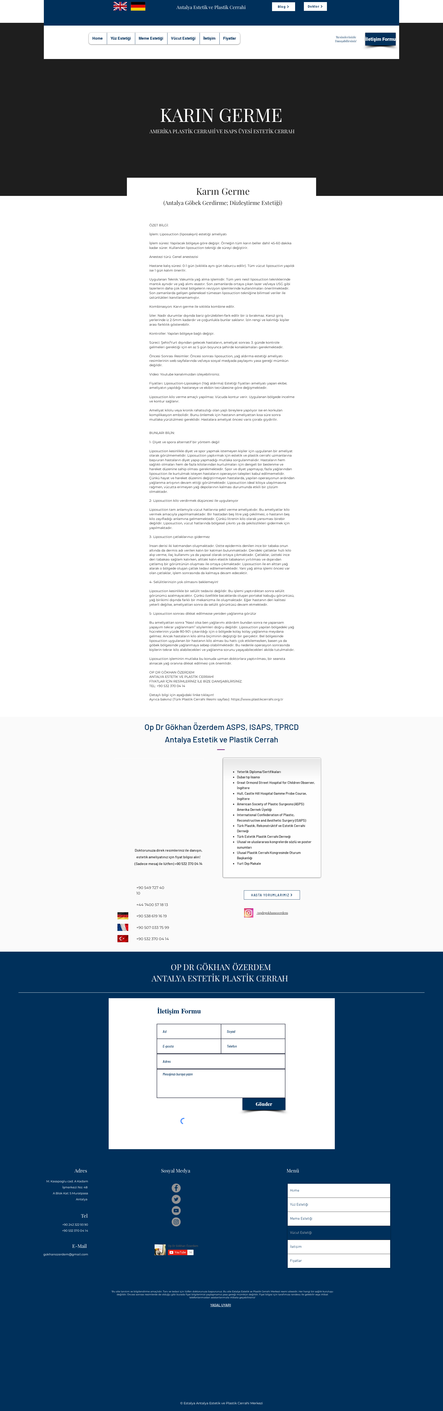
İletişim (296, 1247)
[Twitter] (176, 1199)
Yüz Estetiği (299, 1204)
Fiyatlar (296, 1261)
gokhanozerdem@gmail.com (65, 1254)
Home (294, 1190)
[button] (220, 1304)
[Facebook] (176, 1188)
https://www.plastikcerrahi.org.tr (257, 699)
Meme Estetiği (301, 1218)
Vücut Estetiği (301, 1233)
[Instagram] (176, 1221)
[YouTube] (176, 1210)
